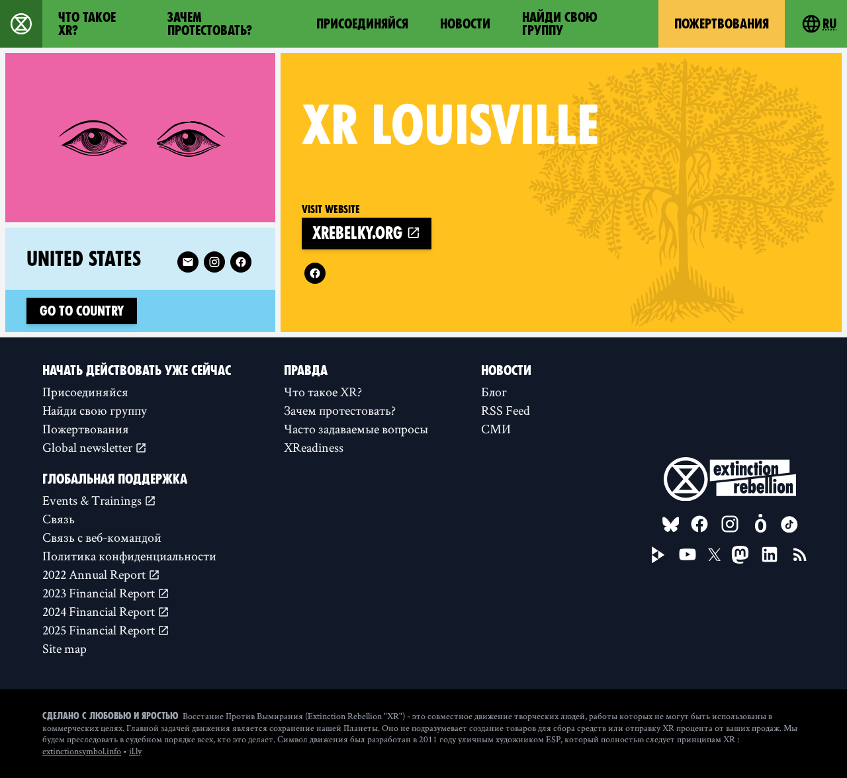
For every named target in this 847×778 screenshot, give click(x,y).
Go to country (82, 311)
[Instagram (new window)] (214, 262)
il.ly (135, 751)
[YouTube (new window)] (687, 554)
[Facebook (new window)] (315, 273)
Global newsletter (88, 447)
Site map (64, 648)
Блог (494, 391)
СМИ (496, 428)
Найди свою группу (560, 23)
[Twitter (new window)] (715, 555)
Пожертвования (721, 24)
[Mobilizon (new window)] (760, 524)
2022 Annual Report (95, 574)
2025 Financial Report (99, 629)
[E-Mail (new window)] (188, 262)
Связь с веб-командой (101, 537)
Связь (58, 518)
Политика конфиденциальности (129, 555)
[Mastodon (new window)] (740, 554)
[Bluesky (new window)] (671, 525)
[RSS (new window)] (800, 554)
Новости (465, 24)
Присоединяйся (362, 24)
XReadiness (313, 447)
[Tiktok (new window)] (789, 525)
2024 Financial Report (99, 611)
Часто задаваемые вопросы (356, 428)
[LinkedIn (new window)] (769, 554)
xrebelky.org (359, 233)
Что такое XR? (87, 23)
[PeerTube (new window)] (658, 555)
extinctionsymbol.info (81, 751)
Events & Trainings (93, 500)
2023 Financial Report (99, 592)
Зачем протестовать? (209, 23)
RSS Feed (505, 410)
